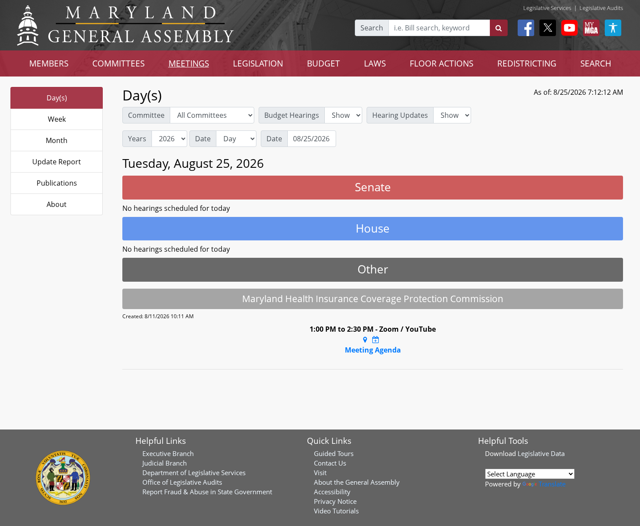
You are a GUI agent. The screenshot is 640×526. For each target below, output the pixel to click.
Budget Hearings (291, 115)
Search (371, 28)
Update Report (56, 161)
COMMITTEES (118, 63)
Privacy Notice (335, 501)
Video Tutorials (336, 510)
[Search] (499, 28)
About (57, 204)
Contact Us (330, 463)
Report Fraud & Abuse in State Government (207, 491)
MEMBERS (48, 63)
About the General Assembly (357, 482)
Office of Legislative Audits (182, 482)
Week (57, 119)
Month (56, 140)
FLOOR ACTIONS (441, 63)
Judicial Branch (164, 463)
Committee (146, 115)
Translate (552, 483)
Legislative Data (541, 453)
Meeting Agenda (373, 350)
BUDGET (323, 63)
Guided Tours (334, 453)
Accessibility (332, 491)
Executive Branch (168, 453)
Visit (320, 472)
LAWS (375, 63)
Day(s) (57, 98)
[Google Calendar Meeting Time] (375, 339)
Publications (57, 183)
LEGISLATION (258, 63)
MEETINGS (188, 63)
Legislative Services (547, 8)
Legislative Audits (601, 8)
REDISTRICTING (526, 63)
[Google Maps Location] (365, 339)
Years (137, 138)
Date (203, 138)
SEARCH (595, 63)
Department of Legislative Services (194, 472)
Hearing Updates (400, 115)
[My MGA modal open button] (589, 28)
